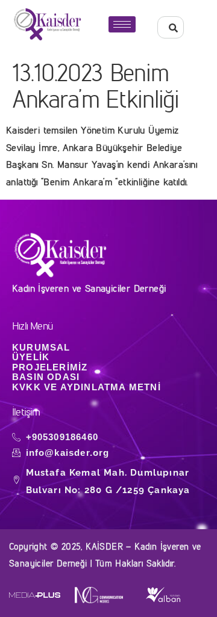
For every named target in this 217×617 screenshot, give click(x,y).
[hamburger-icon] (122, 24)
